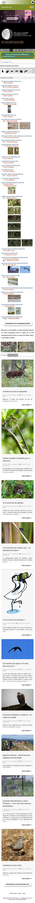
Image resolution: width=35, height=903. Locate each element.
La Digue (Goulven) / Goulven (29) (9, 144)
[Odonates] (26, 71)
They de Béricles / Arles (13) (8, 115)
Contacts (19, 893)
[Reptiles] (16, 71)
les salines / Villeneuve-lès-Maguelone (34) (12, 174)
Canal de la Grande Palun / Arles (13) (10, 90)
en (32, 7)
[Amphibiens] (21, 71)
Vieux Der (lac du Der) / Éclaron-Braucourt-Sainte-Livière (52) (17, 288)
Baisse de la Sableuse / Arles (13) (10, 85)
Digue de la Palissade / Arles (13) (9, 94)
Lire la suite (26, 405)
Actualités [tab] (4, 355)
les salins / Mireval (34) (7, 169)
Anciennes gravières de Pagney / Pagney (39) (13, 249)
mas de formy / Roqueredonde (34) (10, 178)
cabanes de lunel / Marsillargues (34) (10, 157)
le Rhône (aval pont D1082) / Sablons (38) (11, 196)
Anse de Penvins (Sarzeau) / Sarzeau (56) (12, 304)
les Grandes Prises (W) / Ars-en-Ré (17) (11, 119)
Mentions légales (13, 893)
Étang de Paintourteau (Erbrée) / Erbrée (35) (12, 182)
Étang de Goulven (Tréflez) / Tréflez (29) (11, 140)
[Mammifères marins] (12, 71)
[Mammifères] (7, 71)
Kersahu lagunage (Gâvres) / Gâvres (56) (11, 316)
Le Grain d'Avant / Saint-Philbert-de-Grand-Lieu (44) (14, 257)
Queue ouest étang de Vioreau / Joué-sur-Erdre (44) (14, 263)
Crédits (23, 893)
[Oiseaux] (3, 71)
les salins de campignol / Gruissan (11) (11, 81)
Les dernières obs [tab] (6, 62)
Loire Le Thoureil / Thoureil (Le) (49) (10, 275)
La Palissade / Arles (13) (7, 98)
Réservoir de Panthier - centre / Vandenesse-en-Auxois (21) (16, 136)
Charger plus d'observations (17, 323)
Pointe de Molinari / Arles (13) (8, 102)
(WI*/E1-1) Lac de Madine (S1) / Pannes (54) (12, 292)
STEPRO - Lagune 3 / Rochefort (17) (10, 131)
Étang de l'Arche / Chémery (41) (9, 253)
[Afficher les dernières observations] (9, 65)
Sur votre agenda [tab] (12, 355)
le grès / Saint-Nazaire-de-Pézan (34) (10, 165)
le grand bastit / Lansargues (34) (9, 161)
